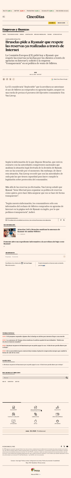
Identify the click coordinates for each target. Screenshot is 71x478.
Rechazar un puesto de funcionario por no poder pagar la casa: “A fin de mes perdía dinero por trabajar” (33, 364)
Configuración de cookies (36, 460)
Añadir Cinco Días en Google (60, 79)
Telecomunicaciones (12, 34)
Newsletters (34, 462)
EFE (35, 72)
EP (4, 246)
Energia (22, 34)
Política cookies (25, 460)
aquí (43, 265)
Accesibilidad (56, 460)
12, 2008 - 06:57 (35, 74)
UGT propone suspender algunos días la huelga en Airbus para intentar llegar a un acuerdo (35, 336)
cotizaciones (13, 423)
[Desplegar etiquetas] (64, 256)
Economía (15, 256)
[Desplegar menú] (3, 16)
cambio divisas (35, 416)
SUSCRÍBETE (52, 23)
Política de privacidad (47, 460)
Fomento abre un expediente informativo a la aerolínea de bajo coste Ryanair (34, 243)
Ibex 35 (5, 10)
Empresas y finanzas (15, 29)
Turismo (49, 34)
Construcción (29, 34)
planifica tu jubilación (13, 416)
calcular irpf (13, 409)
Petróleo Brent (30, 10)
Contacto (13, 460)
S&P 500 (16, 10)
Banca (4, 34)
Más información (10, 265)
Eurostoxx (10, 381)
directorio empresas (58, 416)
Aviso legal (18, 460)
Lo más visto (6, 360)
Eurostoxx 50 (45, 10)
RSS (30, 462)
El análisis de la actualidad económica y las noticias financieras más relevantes (29, 220)
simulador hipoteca (35, 409)
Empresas (8, 256)
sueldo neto (57, 409)
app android (57, 423)
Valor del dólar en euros (62, 10)
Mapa (27, 462)
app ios (35, 423)
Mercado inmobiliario (40, 34)
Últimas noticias (57, 34)
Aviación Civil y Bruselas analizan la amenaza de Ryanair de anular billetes (38, 230)
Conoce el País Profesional (35, 431)
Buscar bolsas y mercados (11, 372)
